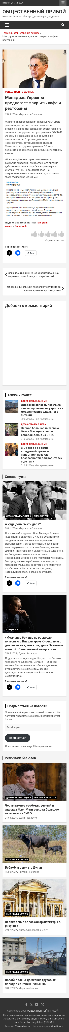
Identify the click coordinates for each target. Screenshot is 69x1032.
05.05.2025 (11, 653)
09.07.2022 (11, 930)
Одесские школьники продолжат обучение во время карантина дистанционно (34, 288)
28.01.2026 (11, 528)
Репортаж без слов (20, 758)
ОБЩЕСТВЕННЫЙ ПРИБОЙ (34, 12)
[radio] (34, 234)
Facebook (21, 226)
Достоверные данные (34, 401)
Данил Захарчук (28, 653)
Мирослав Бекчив (29, 988)
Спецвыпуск (41, 516)
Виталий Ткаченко (29, 872)
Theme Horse (22, 1026)
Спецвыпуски (15, 477)
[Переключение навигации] (7, 25)
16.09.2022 (11, 872)
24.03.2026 (11, 817)
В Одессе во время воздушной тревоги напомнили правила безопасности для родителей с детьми (41, 454)
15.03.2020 (11, 114)
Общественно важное (19, 91)
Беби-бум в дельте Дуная (23, 867)
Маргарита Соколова (30, 114)
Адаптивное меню (62, 3)
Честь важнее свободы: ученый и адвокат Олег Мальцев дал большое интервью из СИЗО (32, 809)
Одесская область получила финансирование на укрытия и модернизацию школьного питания (42, 410)
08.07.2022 (11, 988)
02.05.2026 (27, 419)
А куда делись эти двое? (23, 524)
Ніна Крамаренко (44, 419)
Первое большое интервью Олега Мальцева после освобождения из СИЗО (40, 431)
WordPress (57, 1026)
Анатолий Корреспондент (33, 930)
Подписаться (17, 737)
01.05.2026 (27, 439)
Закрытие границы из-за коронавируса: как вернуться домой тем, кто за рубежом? (33, 274)
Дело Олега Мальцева (33, 424)
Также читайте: (19, 395)
